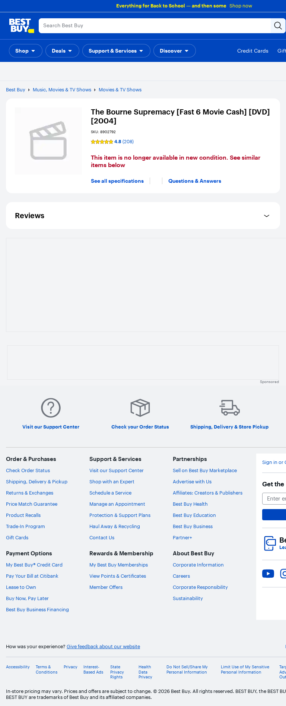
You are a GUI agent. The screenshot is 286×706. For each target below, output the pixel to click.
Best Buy (15, 89)
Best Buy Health (190, 504)
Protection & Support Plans (119, 515)
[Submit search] (278, 25)
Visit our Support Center (116, 470)
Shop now (240, 6)
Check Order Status (28, 470)
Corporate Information (198, 565)
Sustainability (188, 598)
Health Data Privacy (145, 672)
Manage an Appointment (117, 504)
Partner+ (182, 537)
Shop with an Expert (111, 481)
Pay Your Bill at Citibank (32, 576)
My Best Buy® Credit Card (34, 565)
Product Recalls (23, 515)
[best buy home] (21, 25)
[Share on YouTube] (268, 574)
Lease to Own (21, 587)
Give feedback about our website (103, 646)
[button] (25, 50)
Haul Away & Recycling (114, 526)
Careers (181, 576)
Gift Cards (17, 537)
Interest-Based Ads (93, 669)
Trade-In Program (25, 526)
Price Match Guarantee (31, 504)
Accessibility (18, 667)
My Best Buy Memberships (118, 565)
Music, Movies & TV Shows (62, 89)
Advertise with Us (192, 481)
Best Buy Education (194, 515)
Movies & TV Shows (120, 89)
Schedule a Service (110, 493)
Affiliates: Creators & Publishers (207, 493)
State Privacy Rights (117, 672)
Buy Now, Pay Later (27, 598)
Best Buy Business (193, 526)
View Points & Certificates (117, 576)
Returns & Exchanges (29, 493)
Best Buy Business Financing (37, 609)
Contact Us (101, 537)
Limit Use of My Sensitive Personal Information (245, 669)
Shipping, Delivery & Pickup (36, 481)
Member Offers (106, 587)
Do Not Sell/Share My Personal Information (187, 669)
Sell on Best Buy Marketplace (205, 470)
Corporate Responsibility (200, 587)
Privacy (70, 667)
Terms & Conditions (46, 669)
